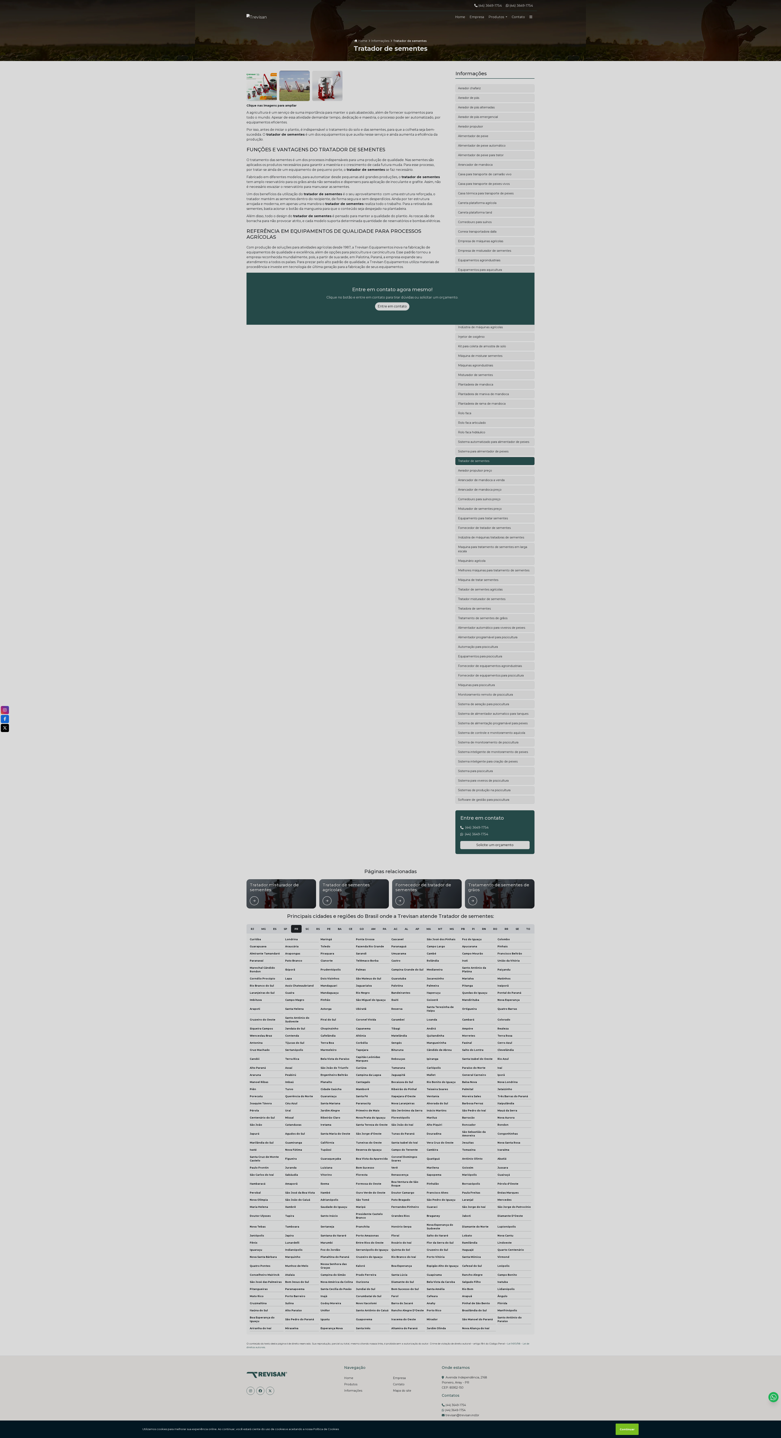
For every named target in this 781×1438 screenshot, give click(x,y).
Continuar (627, 1429)
